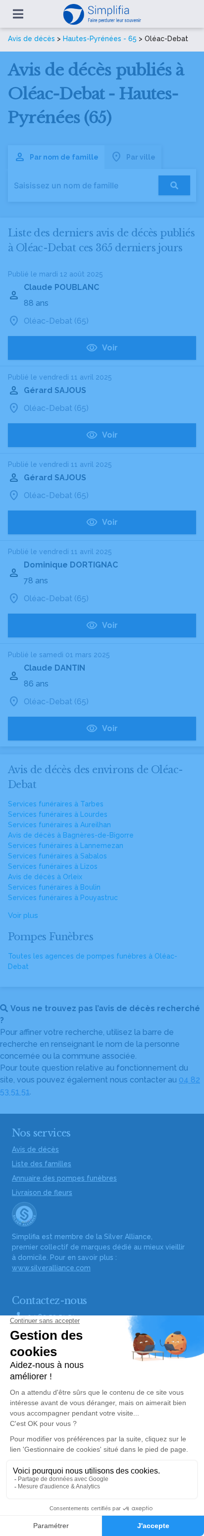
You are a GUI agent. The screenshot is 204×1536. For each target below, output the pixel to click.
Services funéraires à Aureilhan (59, 825)
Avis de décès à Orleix (45, 877)
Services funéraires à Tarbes (55, 804)
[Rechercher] (174, 185)
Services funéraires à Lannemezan (65, 846)
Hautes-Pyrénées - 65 (100, 39)
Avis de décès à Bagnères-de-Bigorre (71, 835)
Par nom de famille (64, 157)
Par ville (140, 157)
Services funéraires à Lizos (53, 866)
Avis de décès (31, 39)
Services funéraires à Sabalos (57, 856)
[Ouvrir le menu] (18, 14)
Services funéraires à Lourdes (57, 814)
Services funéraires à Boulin (54, 887)
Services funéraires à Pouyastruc (63, 898)
